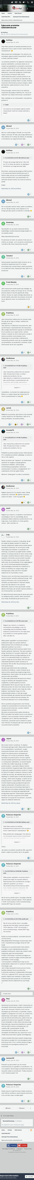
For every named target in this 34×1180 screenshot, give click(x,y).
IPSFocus (12, 1148)
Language (19, 1148)
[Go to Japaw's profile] (3, 740)
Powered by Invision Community (17, 1152)
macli (8, 508)
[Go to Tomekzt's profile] (3, 257)
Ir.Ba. (8, 535)
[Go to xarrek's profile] (3, 409)
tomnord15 (10, 1058)
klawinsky (10, 222)
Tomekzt (9, 256)
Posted (12, 42)
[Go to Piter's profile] (3, 1000)
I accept (30, 1176)
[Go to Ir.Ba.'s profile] (3, 536)
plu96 (23, 919)
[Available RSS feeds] (31, 1130)
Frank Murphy (11, 282)
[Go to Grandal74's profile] (3, 431)
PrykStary (10, 313)
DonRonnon (10, 358)
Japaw (8, 738)
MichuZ (9, 126)
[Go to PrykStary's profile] (3, 314)
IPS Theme (5, 1148)
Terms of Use (4, 1177)
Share (9, 1108)
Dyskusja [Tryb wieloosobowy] (19, 34)
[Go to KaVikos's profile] (3, 41)
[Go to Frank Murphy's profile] (3, 283)
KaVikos (5, 32)
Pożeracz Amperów (13, 815)
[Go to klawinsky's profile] (3, 223)
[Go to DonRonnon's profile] (3, 359)
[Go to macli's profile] (3, 509)
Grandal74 (10, 430)
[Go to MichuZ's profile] (3, 127)
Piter (8, 999)
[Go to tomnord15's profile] (3, 1059)
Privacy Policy (28, 1148)
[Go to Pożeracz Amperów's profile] (3, 816)
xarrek (8, 408)
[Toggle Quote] (4, 104)
